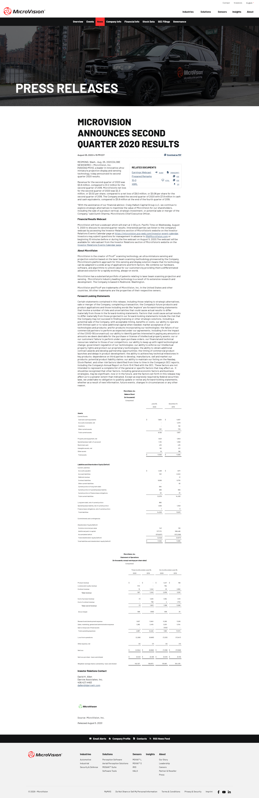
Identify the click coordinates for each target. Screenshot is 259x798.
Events (90, 21)
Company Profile (121, 738)
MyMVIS (107, 791)
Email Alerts (99, 738)
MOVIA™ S (137, 763)
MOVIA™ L (137, 759)
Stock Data (149, 21)
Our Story (163, 759)
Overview (78, 21)
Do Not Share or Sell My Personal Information (136, 791)
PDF (177, 176)
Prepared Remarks (142, 176)
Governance (179, 21)
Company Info (113, 21)
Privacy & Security (193, 791)
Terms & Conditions (171, 791)
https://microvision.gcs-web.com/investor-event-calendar (146, 233)
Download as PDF (174, 155)
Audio (161, 172)
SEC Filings (164, 21)
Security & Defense (89, 767)
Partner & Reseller (167, 771)
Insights (236, 11)
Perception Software (112, 759)
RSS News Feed (161, 738)
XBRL (135, 184)
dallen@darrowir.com (89, 685)
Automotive (85, 759)
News (100, 21)
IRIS (134, 767)
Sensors (222, 11)
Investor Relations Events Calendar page (99, 244)
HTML (167, 180)
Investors (238, 3)
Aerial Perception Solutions (115, 763)
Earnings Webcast (141, 172)
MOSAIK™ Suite (109, 767)
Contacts (141, 738)
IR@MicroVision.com (157, 236)
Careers (163, 767)
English (250, 3)
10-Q (134, 180)
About (250, 11)
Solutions (206, 11)
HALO (135, 771)
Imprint (209, 791)
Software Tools (109, 771)
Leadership (164, 763)
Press (161, 774)
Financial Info (132, 21)
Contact (226, 3)
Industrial (84, 763)
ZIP (178, 184)
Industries (188, 11)
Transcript (174, 172)
